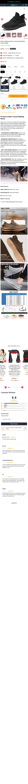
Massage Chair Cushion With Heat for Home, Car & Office (14, 367)
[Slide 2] (8, 387)
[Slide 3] (10, 387)
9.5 (20, 71)
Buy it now (14, 100)
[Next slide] (26, 19)
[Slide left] (9, 361)
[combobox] (25, 419)
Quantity (2, 93)
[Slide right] (5, 361)
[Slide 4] (12, 387)
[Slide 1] (7, 387)
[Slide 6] (15, 387)
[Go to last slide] (2, 19)
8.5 (15, 71)
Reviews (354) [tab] (4, 413)
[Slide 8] (18, 387)
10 (24, 71)
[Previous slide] (2, 35)
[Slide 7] (16, 387)
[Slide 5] (13, 387)
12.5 (12, 74)
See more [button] (22, 481)
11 (2, 74)
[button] (1, 5)
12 (6, 74)
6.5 (2, 71)
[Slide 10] (20, 387)
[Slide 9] (19, 387)
